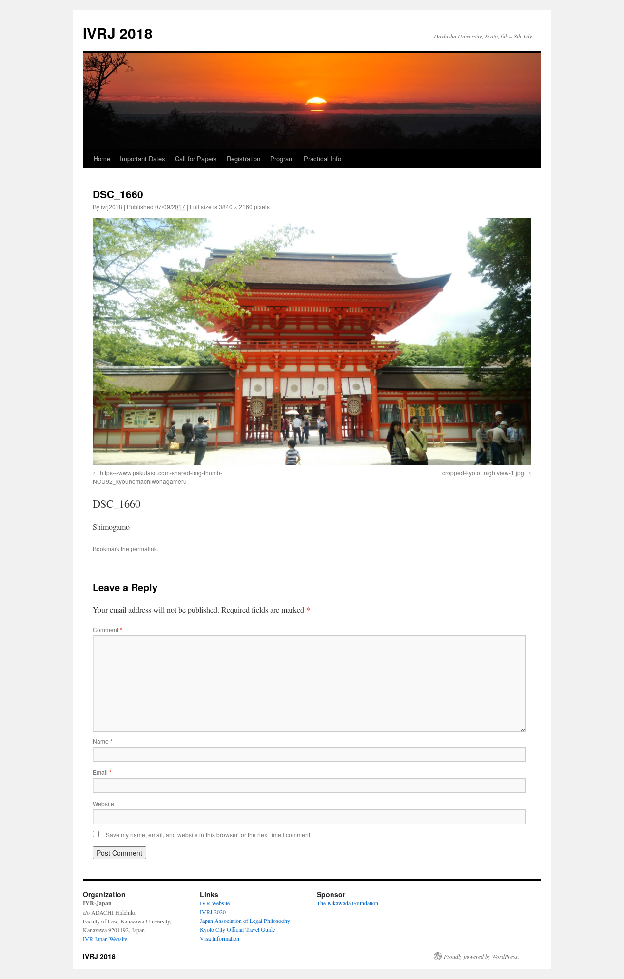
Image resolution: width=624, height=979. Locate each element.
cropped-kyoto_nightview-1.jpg (483, 472)
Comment (107, 629)
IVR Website (215, 903)
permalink (144, 548)
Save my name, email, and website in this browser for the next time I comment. (209, 834)
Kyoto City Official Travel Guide (237, 929)
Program (282, 158)
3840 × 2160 (236, 206)
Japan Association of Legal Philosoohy (245, 920)
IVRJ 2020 (213, 912)
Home (102, 158)
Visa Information (219, 938)
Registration (243, 158)
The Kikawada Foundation (347, 903)
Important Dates (142, 158)
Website (103, 803)
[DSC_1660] (312, 341)
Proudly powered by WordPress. (481, 956)
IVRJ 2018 (118, 32)
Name (103, 741)
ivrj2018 (111, 206)
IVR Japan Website (105, 938)
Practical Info (322, 158)
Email (102, 772)
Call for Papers (196, 158)
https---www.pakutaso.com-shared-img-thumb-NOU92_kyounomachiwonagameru (157, 476)
